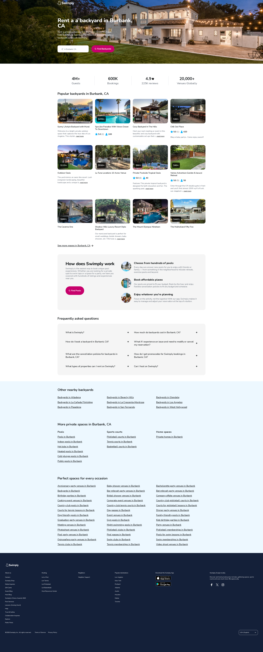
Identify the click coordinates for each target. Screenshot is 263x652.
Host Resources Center (49, 591)
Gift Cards (8, 588)
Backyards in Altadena (69, 397)
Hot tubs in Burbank (68, 446)
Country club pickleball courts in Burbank (177, 500)
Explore (7, 619)
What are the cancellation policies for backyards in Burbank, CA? (92, 355)
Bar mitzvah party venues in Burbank (126, 490)
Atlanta (117, 588)
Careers (7, 577)
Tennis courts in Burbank (119, 441)
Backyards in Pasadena (69, 407)
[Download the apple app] (163, 578)
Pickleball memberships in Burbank (174, 529)
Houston (117, 595)
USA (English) (244, 632)
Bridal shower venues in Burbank (124, 495)
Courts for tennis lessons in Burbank (76, 510)
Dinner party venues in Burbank (172, 510)
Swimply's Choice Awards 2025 (15, 598)
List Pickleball (46, 584)
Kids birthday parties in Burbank (172, 520)
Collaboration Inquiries (12, 616)
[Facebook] (211, 585)
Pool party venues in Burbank (73, 534)
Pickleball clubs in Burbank (121, 529)
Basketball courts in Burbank (122, 446)
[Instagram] (223, 585)
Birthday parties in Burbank (72, 495)
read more (80, 136)
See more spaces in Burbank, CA (74, 245)
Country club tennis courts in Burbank (126, 505)
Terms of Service (40, 632)
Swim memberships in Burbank (172, 539)
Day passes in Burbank (118, 510)
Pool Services (9, 602)
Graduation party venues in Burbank (76, 520)
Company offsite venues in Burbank (174, 495)
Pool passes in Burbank (119, 534)
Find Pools (76, 290)
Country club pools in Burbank (73, 505)
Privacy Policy (52, 632)
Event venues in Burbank (119, 515)
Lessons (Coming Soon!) (13, 605)
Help (6, 609)
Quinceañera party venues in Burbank (77, 539)
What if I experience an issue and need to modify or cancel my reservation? (164, 343)
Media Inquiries (10, 584)
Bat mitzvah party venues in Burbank (175, 490)
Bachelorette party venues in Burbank (175, 485)
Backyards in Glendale (167, 397)
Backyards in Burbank (69, 490)
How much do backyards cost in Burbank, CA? (157, 332)
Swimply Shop (9, 581)
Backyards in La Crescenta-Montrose (125, 402)
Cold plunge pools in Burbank (73, 456)
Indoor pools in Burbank (70, 441)
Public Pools (9, 623)
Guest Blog (8, 591)
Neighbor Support (84, 577)
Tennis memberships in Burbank (123, 544)
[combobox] (73, 48)
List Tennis (45, 581)
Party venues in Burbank (168, 524)
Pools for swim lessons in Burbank (173, 534)
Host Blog (8, 595)
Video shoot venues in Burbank (172, 544)
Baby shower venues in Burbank (123, 485)
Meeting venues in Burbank (72, 524)
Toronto (117, 602)
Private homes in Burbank (169, 436)
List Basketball (46, 588)
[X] (217, 585)
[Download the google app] (163, 584)
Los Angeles (119, 577)
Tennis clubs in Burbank (70, 544)
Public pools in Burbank (70, 461)
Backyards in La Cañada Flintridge (75, 402)
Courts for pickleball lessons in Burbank (176, 505)
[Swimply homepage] (131, 3)
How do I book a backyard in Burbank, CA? (87, 341)
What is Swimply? (75, 332)
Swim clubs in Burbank (118, 539)
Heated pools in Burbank (70, 451)
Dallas (117, 598)
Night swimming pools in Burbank (124, 524)
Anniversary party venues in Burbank (77, 485)
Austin (117, 591)
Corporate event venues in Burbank (125, 500)
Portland (117, 584)
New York (118, 581)
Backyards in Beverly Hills (120, 397)
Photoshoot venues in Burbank (73, 529)
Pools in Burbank (66, 436)
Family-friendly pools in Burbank (173, 515)
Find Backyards (104, 48)
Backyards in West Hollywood (171, 407)
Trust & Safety (10, 612)
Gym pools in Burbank (118, 520)
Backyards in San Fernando (121, 407)
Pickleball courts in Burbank (121, 436)
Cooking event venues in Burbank (75, 500)
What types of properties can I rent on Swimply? (90, 366)
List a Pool (45, 577)
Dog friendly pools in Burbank (73, 515)
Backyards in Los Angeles (169, 402)
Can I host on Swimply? (146, 366)
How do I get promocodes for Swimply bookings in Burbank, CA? (159, 355)
